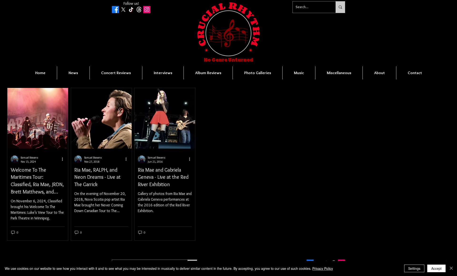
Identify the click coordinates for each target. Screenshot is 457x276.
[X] (123, 9)
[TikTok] (131, 9)
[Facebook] (115, 9)
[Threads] (139, 9)
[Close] (451, 268)
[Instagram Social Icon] (146, 9)
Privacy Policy (322, 268)
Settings (414, 268)
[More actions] (64, 159)
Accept (436, 268)
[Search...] (340, 7)
